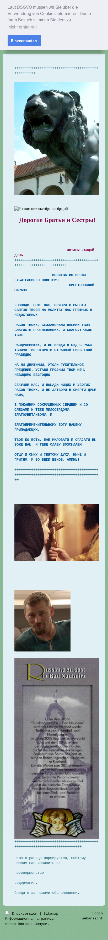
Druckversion (24, 913)
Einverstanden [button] (24, 41)
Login (97, 913)
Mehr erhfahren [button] (22, 27)
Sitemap (51, 913)
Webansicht (92, 918)
